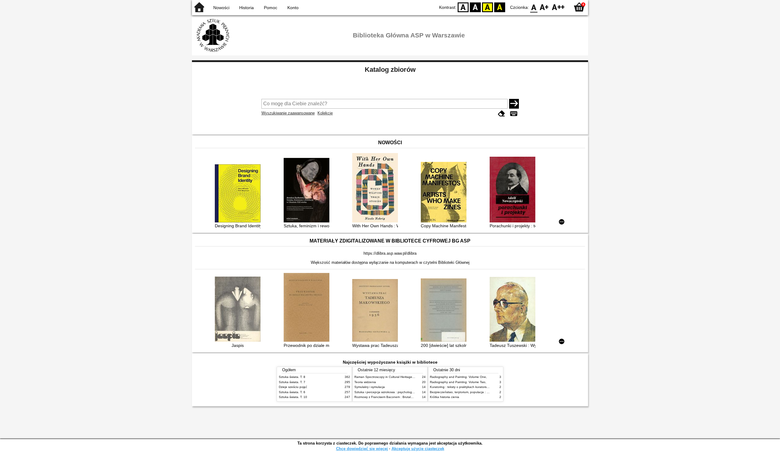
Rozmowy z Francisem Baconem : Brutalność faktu (389, 397)
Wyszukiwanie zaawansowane (288, 113)
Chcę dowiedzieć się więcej (362, 448)
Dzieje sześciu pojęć (293, 387)
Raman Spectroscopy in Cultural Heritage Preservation (392, 377)
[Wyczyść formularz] (501, 113)
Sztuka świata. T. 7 (292, 382)
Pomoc (270, 7)
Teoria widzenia (365, 382)
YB (487, 6)
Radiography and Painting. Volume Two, (458, 382)
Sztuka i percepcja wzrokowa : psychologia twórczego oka (395, 392)
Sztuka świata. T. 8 (292, 377)
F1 (544, 6)
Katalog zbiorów (390, 69)
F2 (558, 6)
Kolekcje (325, 113)
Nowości (221, 7)
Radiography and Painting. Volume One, (458, 377)
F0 (534, 6)
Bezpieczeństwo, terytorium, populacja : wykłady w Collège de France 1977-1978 (487, 392)
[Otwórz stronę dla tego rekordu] (239, 194)
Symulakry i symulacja (369, 387)
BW (475, 6)
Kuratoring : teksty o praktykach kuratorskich (461, 387)
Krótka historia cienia (444, 397)
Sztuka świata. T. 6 (292, 392)
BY (499, 6)
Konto (293, 7)
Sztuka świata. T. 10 (293, 397)
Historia (246, 7)
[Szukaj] (514, 104)
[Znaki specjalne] (514, 113)
